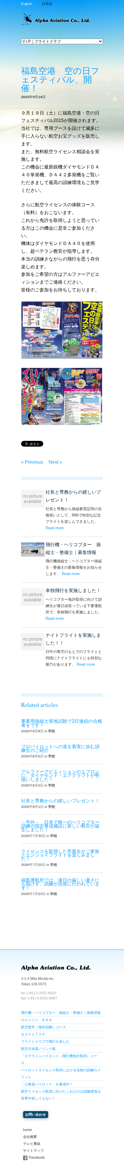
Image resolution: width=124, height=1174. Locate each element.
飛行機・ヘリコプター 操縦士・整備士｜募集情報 (61, 1013)
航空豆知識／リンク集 (38, 1049)
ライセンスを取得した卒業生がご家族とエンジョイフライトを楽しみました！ (60, 855)
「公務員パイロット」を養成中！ (47, 1084)
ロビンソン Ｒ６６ (36, 1020)
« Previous (32, 462)
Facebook (37, 1158)
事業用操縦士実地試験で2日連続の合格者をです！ (61, 723)
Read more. (55, 528)
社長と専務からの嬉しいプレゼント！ (60, 800)
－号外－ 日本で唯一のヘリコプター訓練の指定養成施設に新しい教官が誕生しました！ (60, 826)
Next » (55, 462)
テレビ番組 (31, 1144)
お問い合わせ (35, 1115)
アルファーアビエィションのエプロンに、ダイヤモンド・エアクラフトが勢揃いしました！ (60, 775)
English (26, 4)
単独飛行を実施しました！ (73, 590)
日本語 (47, 4)
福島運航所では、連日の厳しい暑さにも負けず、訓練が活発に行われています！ (60, 884)
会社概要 (30, 1137)
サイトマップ (33, 1151)
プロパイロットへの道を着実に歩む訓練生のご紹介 (60, 748)
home (27, 1130)
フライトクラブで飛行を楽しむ (45, 1042)
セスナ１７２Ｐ (33, 1034)
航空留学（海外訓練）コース (43, 1027)
